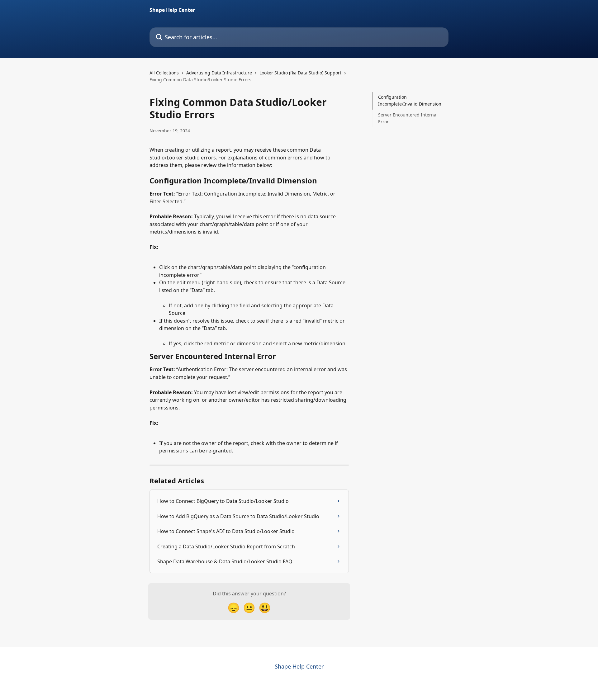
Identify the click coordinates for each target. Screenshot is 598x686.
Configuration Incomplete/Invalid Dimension (409, 100)
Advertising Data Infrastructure (219, 73)
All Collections (164, 73)
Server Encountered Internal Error (408, 118)
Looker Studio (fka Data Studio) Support (300, 73)
